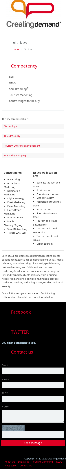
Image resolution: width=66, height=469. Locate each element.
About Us (10, 461)
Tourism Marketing (20, 95)
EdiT (11, 76)
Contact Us (26, 465)
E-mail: (5, 379)
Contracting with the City (24, 101)
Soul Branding (19, 89)
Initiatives (23, 461)
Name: (5, 365)
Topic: (5, 393)
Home (16, 49)
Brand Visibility (12, 136)
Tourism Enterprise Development (22, 145)
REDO (12, 82)
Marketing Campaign (15, 155)
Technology (10, 126)
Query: (5, 407)
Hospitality (10, 465)
